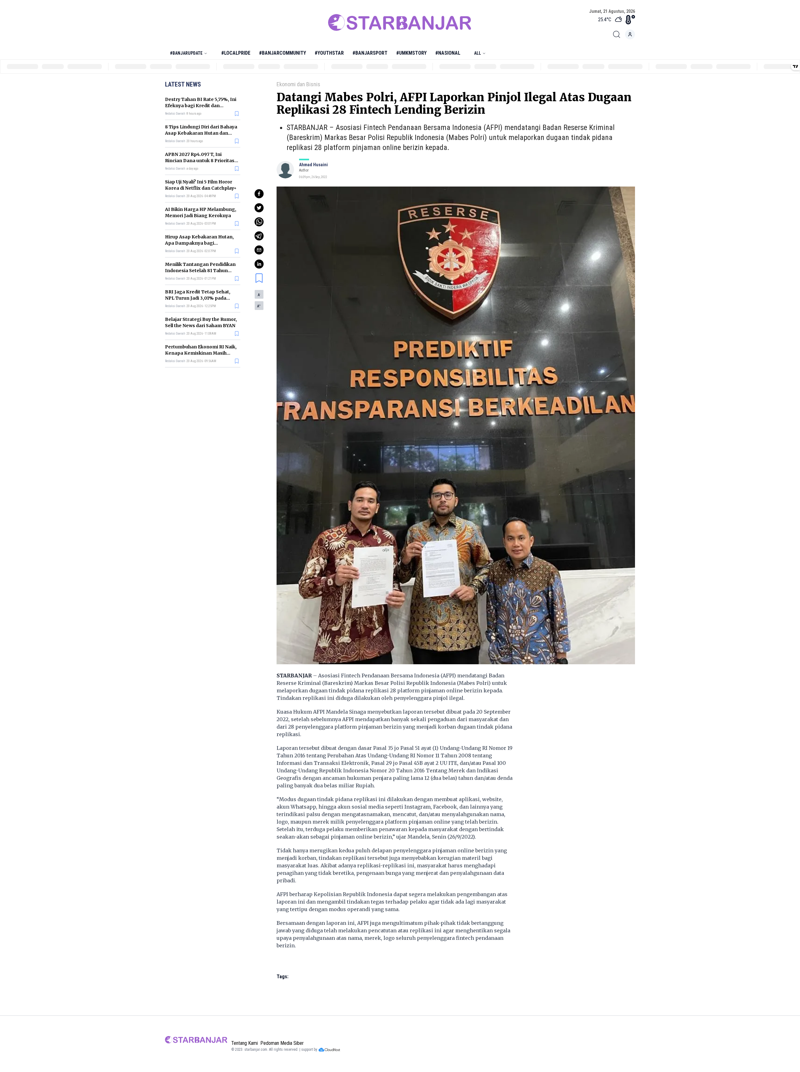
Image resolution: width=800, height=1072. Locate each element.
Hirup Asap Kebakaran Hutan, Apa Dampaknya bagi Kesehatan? (199, 243)
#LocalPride (235, 53)
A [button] (259, 294)
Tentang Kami (244, 1043)
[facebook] (259, 193)
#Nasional (447, 53)
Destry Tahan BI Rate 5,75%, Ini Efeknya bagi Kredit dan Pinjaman (200, 106)
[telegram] (259, 236)
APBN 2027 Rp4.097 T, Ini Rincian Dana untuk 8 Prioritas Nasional (199, 161)
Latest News (183, 84)
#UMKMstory (411, 53)
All (477, 53)
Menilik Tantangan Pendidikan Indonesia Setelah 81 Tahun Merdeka (200, 271)
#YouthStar (329, 53)
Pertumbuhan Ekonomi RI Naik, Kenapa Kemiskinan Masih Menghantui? (201, 353)
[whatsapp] (259, 222)
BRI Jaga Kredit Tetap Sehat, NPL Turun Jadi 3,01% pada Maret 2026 (197, 298)
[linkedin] (259, 264)
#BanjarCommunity (282, 53)
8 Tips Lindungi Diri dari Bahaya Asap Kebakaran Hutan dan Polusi (201, 133)
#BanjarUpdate (186, 53)
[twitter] (259, 207)
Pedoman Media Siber (282, 1043)
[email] (259, 250)
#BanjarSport (370, 53)
